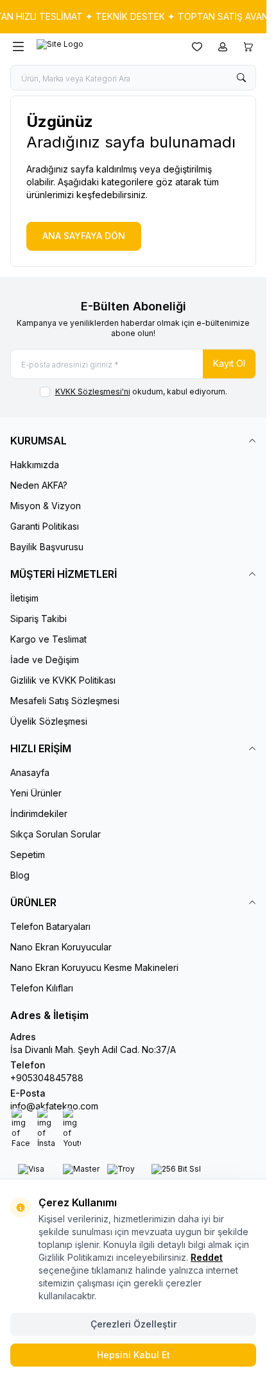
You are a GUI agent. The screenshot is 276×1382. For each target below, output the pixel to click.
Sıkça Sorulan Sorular (55, 834)
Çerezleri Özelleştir (134, 1324)
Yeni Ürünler (36, 793)
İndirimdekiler (38, 813)
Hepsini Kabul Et (133, 1354)
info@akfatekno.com (54, 1105)
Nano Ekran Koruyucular (61, 946)
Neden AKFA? (38, 485)
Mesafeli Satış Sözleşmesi (64, 700)
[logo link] (98, 47)
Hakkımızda (34, 464)
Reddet (207, 1257)
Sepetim (27, 854)
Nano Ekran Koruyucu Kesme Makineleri (94, 967)
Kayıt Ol (229, 363)
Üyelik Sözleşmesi (48, 721)
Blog (20, 875)
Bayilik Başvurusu (46, 546)
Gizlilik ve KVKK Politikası (63, 680)
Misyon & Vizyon (45, 505)
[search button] (241, 77)
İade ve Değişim (44, 659)
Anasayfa (29, 772)
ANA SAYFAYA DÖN (83, 235)
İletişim (24, 598)
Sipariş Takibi (38, 618)
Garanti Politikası (44, 526)
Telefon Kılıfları (41, 987)
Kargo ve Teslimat (48, 639)
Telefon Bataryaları (50, 926)
